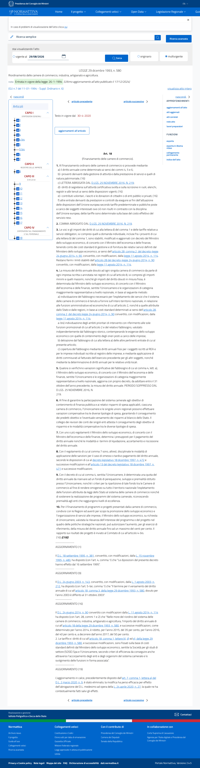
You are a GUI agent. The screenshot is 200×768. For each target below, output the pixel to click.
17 (20, 223)
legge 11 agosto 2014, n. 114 (141, 256)
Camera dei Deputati (110, 737)
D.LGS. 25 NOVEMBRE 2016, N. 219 (112, 183)
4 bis (22, 139)
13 (20, 203)
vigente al (22, 56)
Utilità (57, 754)
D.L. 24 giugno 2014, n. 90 (72, 612)
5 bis (22, 149)
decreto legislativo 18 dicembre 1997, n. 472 (118, 460)
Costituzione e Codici (64, 733)
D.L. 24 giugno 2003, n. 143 (73, 582)
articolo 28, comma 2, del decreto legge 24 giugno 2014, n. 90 (106, 312)
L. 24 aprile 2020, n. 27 (127, 687)
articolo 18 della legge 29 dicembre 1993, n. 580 (91, 625)
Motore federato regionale (66, 745)
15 (20, 213)
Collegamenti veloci (17, 745)
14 (20, 208)
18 (20, 238)
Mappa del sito (54, 763)
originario (145, 56)
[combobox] (85, 36)
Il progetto (13, 737)
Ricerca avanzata (179, 39)
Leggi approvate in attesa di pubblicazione (73, 749)
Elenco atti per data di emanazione (70, 737)
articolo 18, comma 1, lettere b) (107, 638)
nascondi (18, 97)
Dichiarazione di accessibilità (84, 763)
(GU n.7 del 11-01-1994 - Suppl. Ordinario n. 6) (36, 88)
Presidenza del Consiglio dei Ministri (117, 733)
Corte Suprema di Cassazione (160, 733)
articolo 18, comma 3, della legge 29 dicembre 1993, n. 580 (109, 590)
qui (65, 27)
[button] (63, 56)
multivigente (175, 56)
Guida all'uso (14, 741)
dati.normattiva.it (109, 763)
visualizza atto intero (180, 88)
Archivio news (14, 733)
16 (20, 218)
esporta (170, 141)
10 (20, 188)
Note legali (39, 763)
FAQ (65, 763)
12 (20, 198)
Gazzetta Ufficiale (63, 741)
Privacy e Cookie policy (20, 763)
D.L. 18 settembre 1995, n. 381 (75, 555)
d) (128, 638)
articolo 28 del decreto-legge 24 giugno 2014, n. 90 (124, 260)
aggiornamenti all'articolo (72, 131)
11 (20, 193)
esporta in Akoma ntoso (175, 147)
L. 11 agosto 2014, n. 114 (143, 612)
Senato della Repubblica (111, 741)
